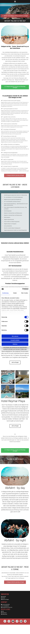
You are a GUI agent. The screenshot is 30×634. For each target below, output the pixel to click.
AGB (3, 611)
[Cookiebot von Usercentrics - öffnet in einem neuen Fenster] (22, 289)
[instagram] (9, 621)
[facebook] (17, 621)
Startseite (4, 596)
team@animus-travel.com (7, 607)
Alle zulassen (15, 336)
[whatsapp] (5, 621)
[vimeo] (25, 621)
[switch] (26, 321)
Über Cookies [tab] (24, 293)
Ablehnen (15, 344)
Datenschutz (4, 614)
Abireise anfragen (5, 599)
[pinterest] (21, 621)
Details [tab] (15, 293)
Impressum (4, 612)
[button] (15, 2)
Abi (2, 597)
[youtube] (13, 621)
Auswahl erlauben (15, 340)
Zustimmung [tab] (5, 293)
